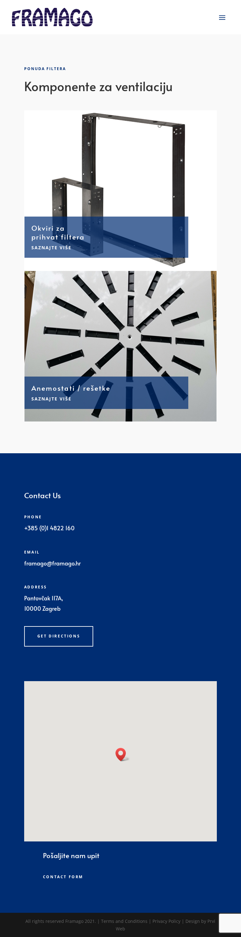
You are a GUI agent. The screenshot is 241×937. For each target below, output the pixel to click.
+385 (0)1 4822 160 (49, 528)
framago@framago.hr (52, 563)
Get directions (58, 636)
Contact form (63, 876)
